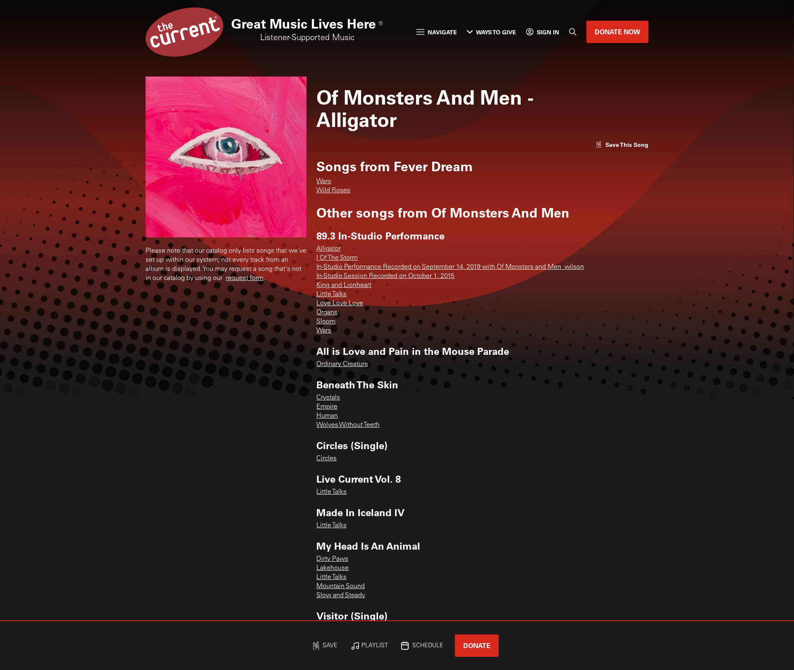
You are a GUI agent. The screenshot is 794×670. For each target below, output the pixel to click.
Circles (326, 458)
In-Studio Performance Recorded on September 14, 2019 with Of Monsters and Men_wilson (450, 267)
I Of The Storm (337, 258)
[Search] (573, 31)
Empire (326, 407)
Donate (476, 645)
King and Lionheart (343, 285)
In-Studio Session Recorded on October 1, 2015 (385, 276)
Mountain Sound (340, 586)
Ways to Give (496, 32)
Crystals (328, 398)
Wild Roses (333, 190)
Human (327, 416)
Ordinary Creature (342, 364)
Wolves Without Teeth (348, 425)
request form (244, 278)
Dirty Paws (332, 559)
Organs (326, 312)
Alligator (328, 249)
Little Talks (331, 294)
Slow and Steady (340, 595)
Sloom (325, 321)
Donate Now (617, 31)
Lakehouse (332, 568)
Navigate (442, 32)
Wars (323, 181)
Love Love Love (339, 303)
